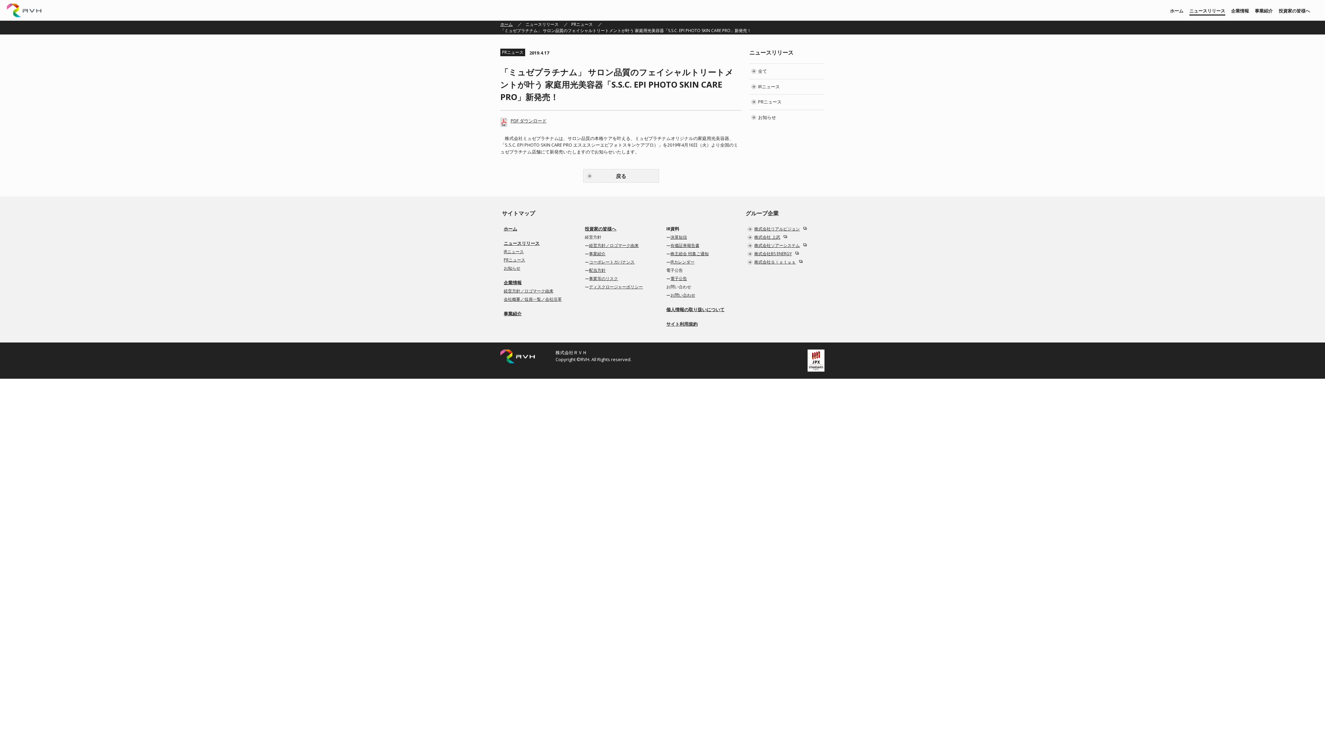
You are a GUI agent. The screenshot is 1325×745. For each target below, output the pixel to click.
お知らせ (767, 117)
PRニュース (582, 24)
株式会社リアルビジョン (777, 229)
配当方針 (597, 270)
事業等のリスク (603, 278)
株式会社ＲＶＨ (24, 10)
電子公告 (678, 278)
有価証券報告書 (684, 245)
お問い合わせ (682, 295)
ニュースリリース (1207, 11)
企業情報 (1240, 11)
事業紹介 (1264, 11)
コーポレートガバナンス (612, 262)
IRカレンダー (682, 262)
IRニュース (769, 86)
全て (762, 71)
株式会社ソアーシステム (777, 245)
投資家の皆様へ (1294, 11)
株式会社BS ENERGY (773, 254)
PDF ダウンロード (529, 121)
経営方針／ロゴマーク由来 (528, 291)
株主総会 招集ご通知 (689, 254)
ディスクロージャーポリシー (616, 287)
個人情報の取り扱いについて (695, 309)
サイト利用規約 (682, 324)
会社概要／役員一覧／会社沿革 (533, 299)
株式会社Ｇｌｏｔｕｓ (775, 262)
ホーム (1177, 11)
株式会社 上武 (767, 237)
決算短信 (678, 237)
